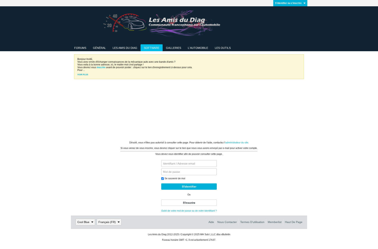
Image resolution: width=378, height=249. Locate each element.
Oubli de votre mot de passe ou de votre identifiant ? (189, 210)
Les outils (223, 47)
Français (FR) (107, 222)
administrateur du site (236, 142)
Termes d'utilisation (252, 222)
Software (151, 47)
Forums (80, 47)
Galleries (173, 47)
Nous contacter (227, 222)
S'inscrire (189, 202)
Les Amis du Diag (125, 47)
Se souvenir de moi (175, 178)
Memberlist (275, 222)
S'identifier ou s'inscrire (288, 3)
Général (99, 47)
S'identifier (189, 186)
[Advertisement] (189, 111)
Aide (211, 222)
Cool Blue (83, 222)
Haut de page (293, 222)
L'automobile (198, 47)
